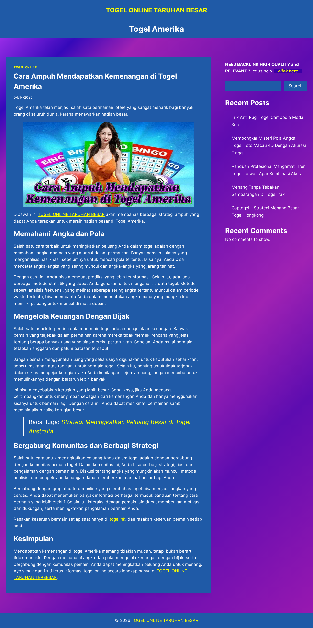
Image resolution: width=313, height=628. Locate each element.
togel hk (117, 519)
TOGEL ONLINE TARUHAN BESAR (165, 620)
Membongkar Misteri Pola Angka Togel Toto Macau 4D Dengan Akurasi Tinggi (269, 145)
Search (295, 85)
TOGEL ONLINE (25, 67)
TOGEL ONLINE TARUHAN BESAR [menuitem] (71, 214)
